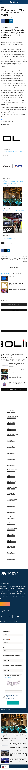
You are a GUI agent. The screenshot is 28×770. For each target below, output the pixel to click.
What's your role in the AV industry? (12, 665)
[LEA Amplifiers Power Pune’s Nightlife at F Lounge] (4, 371)
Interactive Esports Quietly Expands (17, 289)
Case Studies (12, 747)
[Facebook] (3, 21)
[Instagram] (5, 616)
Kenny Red (9, 475)
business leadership (8, 243)
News (2, 5)
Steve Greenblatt (11, 534)
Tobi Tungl (9, 552)
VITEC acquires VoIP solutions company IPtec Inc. (7, 259)
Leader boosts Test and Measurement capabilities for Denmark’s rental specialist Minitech (18, 745)
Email (4, 647)
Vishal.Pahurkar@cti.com (13, 558)
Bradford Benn (10, 440)
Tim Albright (10, 540)
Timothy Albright (11, 546)
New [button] (6, 677)
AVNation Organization (12, 416)
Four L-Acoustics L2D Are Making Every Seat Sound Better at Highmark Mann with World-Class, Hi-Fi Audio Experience (18, 752)
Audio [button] (9, 677)
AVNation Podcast (11, 422)
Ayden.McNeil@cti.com (12, 434)
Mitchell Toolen (10, 493)
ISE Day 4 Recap (12, 277)
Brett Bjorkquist (10, 446)
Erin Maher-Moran (11, 458)
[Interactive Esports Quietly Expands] (4, 291)
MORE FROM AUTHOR (18, 273)
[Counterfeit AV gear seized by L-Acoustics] (4, 285)
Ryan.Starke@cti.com (12, 528)
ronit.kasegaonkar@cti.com (13, 522)
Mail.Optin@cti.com (11, 481)
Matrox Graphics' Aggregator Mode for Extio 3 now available (20, 260)
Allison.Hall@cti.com (11, 410)
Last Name (6, 639)
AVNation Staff (5, 17)
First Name (6, 631)
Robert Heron (10, 516)
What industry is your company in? (12, 655)
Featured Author (11, 463)
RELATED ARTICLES (6, 273)
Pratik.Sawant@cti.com (12, 511)
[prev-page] (2, 296)
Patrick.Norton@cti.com (12, 505)
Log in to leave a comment (14, 304)
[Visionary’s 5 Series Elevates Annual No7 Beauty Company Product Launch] (5, 760)
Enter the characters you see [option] (12, 675)
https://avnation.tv (10, 543)
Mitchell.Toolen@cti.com (12, 499)
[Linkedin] (11, 21)
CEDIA (2, 41)
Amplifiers (2, 738)
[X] (7, 21)
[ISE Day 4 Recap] (4, 278)
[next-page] (4, 296)
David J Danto (10, 452)
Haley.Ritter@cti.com (12, 469)
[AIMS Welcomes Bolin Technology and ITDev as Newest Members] (14, 343)
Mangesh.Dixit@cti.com (12, 487)
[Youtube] (18, 616)
